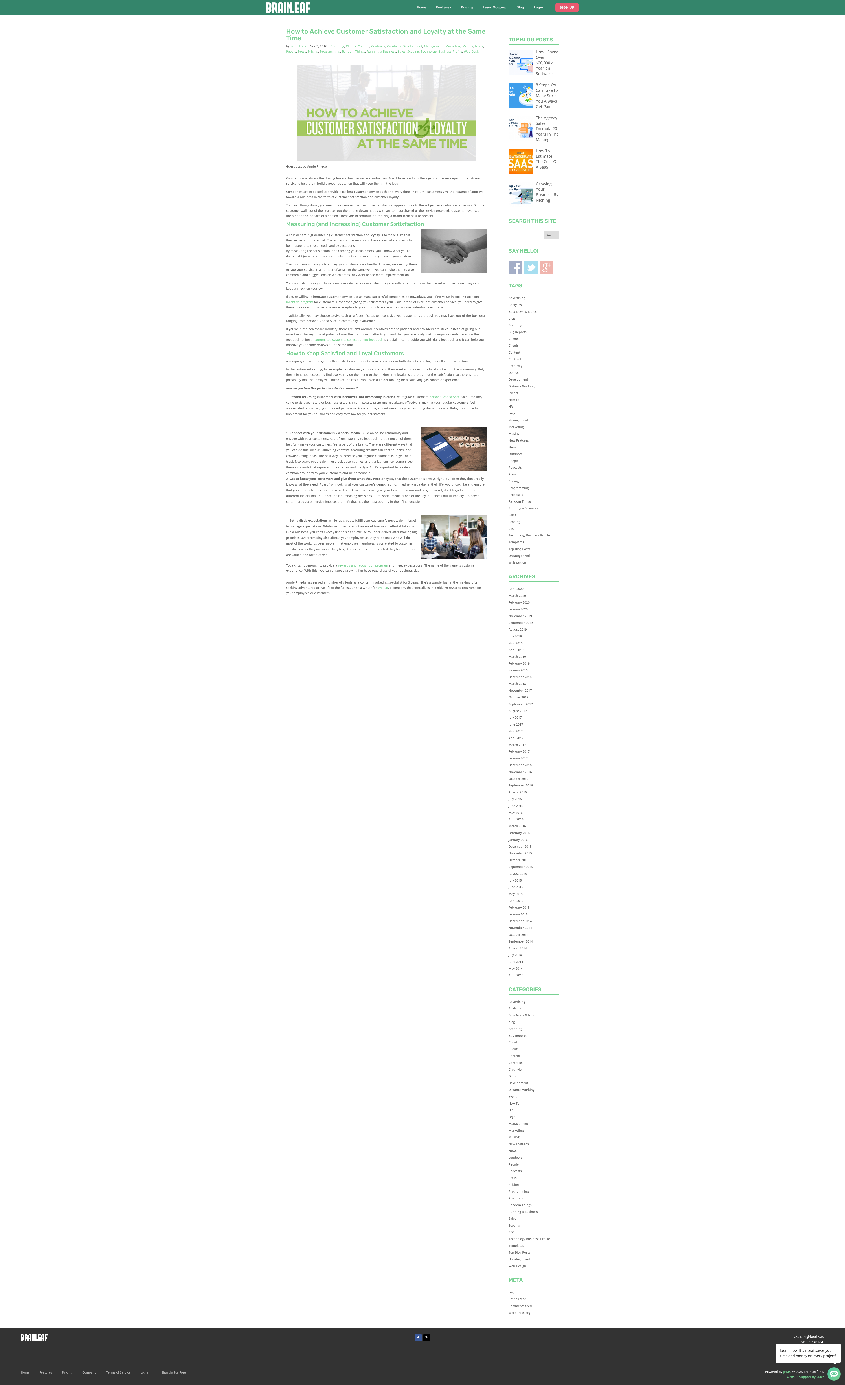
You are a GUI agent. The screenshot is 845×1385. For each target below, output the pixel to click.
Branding (337, 46)
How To (514, 400)
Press (302, 51)
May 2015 (516, 894)
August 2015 (518, 873)
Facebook (515, 267)
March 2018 (517, 683)
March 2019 (517, 656)
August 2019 (518, 629)
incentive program (299, 302)
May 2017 (516, 731)
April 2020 (516, 589)
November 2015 (520, 853)
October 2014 (518, 934)
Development (412, 46)
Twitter (531, 267)
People (291, 51)
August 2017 (518, 711)
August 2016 (518, 792)
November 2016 (520, 772)
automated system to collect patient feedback (349, 339)
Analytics (515, 305)
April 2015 (516, 901)
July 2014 (515, 955)
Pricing (467, 7)
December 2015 (520, 846)
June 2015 (516, 887)
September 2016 (521, 785)
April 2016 (516, 819)
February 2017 (519, 751)
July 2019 (515, 636)
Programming (330, 51)
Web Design (472, 51)
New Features (519, 440)
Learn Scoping (495, 7)
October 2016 (518, 779)
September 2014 (521, 941)
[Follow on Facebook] (418, 1337)
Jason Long (298, 46)
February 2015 (519, 907)
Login (538, 7)
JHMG (787, 1372)
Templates (516, 542)
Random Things (353, 51)
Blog (520, 7)
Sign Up (567, 7)
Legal (512, 413)
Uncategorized (519, 556)
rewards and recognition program (363, 565)
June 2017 (516, 724)
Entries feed (517, 1299)
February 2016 (519, 833)
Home (421, 7)
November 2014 (520, 928)
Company (89, 1372)
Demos (514, 372)
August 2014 (518, 948)
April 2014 (516, 975)
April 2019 (516, 650)
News (479, 46)
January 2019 (518, 670)
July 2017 (515, 717)
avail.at (383, 588)
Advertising (517, 298)
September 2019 (521, 623)
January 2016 (518, 840)
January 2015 (518, 914)
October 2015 (518, 860)
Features (443, 7)
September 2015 (521, 867)
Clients (351, 46)
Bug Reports (518, 332)
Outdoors (515, 454)
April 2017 (516, 738)
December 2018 (520, 677)
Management (434, 46)
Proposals (516, 495)
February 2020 (519, 602)
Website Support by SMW (805, 1377)
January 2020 (518, 609)
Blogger (546, 267)
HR (511, 406)
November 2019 (520, 616)
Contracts (378, 46)
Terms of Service (118, 1372)
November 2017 (520, 690)
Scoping (413, 51)
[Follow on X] (426, 1337)
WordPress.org (519, 1313)
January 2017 (518, 758)
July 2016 (515, 799)
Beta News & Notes (523, 311)
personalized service (444, 397)
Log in (513, 1292)
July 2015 (515, 880)
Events (513, 393)
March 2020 (517, 595)
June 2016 (516, 806)
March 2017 (517, 745)
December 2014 (520, 921)
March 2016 (517, 826)
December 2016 (520, 765)
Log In (144, 1372)
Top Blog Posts (519, 549)
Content (363, 46)
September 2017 (521, 704)
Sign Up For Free (174, 1372)
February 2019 (519, 663)
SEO (511, 529)
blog (512, 318)
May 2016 (516, 812)
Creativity (394, 46)
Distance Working (522, 386)
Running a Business (381, 51)
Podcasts (515, 467)
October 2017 (518, 697)
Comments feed (520, 1306)
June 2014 (516, 962)
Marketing (453, 46)
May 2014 (516, 968)
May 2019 (516, 643)
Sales (402, 51)
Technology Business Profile (441, 51)
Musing (467, 46)
